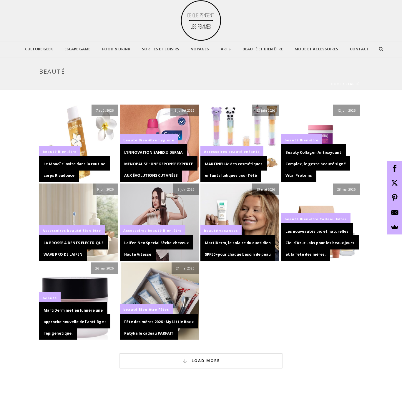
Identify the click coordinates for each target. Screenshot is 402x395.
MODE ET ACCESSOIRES (316, 49)
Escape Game (77, 49)
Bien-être (67, 151)
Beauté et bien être (262, 49)
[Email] (394, 212)
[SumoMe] (394, 227)
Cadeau (327, 219)
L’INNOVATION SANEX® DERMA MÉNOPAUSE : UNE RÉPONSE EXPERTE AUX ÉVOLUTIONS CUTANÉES (158, 164)
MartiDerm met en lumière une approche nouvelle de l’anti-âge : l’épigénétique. (75, 322)
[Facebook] (394, 168)
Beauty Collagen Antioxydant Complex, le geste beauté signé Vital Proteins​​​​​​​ (315, 164)
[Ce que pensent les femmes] (201, 20)
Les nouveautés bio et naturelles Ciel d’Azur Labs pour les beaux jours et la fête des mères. (319, 243)
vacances (228, 230)
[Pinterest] (394, 197)
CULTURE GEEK (39, 49)
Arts (226, 49)
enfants (252, 151)
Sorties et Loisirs (160, 49)
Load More (205, 360)
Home (336, 84)
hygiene (166, 140)
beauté (50, 151)
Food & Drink (116, 49)
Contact (359, 49)
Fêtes (341, 219)
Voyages (200, 49)
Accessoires (215, 151)
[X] (394, 183)
